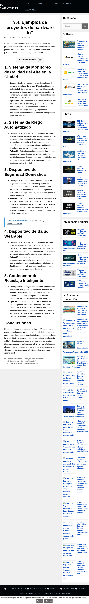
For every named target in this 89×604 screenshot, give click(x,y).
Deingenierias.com (32, 593)
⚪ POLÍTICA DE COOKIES (36, 589)
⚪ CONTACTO (80, 589)
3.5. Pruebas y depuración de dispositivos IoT (22, 363)
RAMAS (66, 3)
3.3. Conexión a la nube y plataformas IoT (21, 361)
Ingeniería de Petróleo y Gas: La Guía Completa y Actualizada (82, 310)
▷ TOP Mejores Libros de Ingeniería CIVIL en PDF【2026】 (82, 181)
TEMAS (27, 3)
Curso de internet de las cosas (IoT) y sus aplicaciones (25, 359)
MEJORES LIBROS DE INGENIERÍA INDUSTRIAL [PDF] (82, 194)
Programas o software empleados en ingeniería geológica (82, 45)
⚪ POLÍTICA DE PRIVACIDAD (15, 589)
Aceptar (39, 601)
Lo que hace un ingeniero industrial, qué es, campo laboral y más (82, 548)
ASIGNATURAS (31, 10)
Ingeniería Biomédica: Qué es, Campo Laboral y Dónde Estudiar (81, 378)
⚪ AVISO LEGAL (53, 589)
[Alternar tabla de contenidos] (39, 60)
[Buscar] (85, 26)
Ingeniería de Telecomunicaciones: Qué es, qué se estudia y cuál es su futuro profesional (82, 325)
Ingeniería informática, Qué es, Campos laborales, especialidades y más (82, 528)
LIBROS (40, 3)
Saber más (48, 601)
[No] (86, 600)
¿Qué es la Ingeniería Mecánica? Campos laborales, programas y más (82, 567)
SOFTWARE (54, 3)
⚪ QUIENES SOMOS (67, 589)
